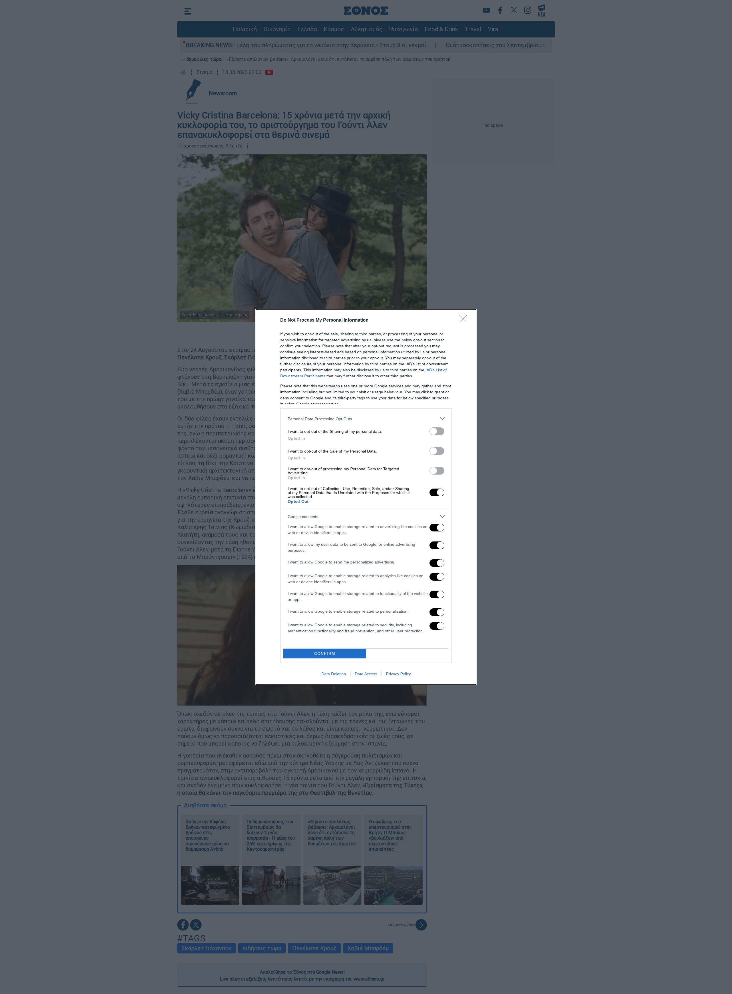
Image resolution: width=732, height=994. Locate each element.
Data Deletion (333, 674)
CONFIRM (324, 654)
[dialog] (366, 497)
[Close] (465, 320)
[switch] (436, 431)
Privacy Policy (398, 674)
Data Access (366, 674)
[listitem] (366, 419)
